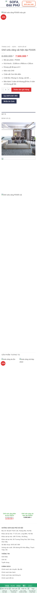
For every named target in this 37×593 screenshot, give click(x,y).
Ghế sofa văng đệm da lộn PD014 (9, 514)
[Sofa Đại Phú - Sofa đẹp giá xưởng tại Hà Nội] (13, 3)
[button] (3, 3)
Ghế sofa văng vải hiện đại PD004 (27, 514)
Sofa (14, 46)
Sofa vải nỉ (22, 46)
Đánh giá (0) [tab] (6, 118)
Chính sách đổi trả (7, 578)
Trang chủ (6, 46)
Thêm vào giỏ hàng (21, 89)
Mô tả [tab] (4, 114)
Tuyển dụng (5, 562)
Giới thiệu (5, 556)
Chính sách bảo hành (9, 572)
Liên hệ (4, 559)
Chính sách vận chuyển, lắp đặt (12, 569)
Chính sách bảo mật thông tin (11, 575)
